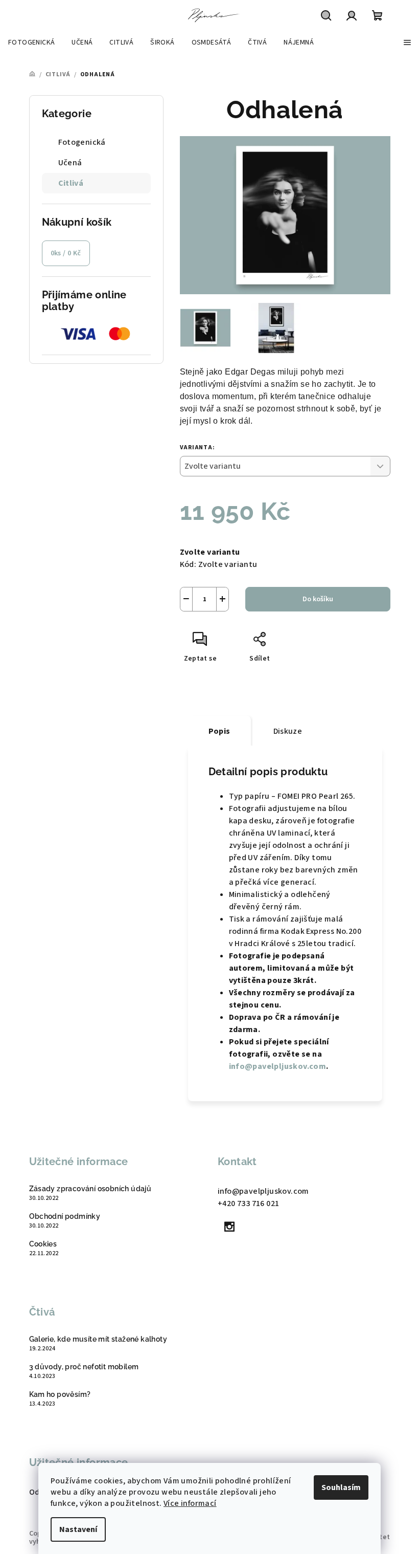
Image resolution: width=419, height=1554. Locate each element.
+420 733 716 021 (248, 1203)
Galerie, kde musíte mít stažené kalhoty (98, 1339)
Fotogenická (82, 142)
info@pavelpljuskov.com (278, 1066)
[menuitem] (31, 42)
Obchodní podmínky (65, 1216)
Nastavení (78, 1529)
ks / (66, 253)
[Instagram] (229, 1226)
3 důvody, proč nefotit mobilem (84, 1366)
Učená (70, 162)
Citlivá (71, 183)
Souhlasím (341, 1487)
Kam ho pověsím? (60, 1394)
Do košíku (317, 599)
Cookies (43, 1243)
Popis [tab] (219, 731)
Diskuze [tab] (287, 731)
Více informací (190, 1503)
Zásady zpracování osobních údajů (90, 1188)
